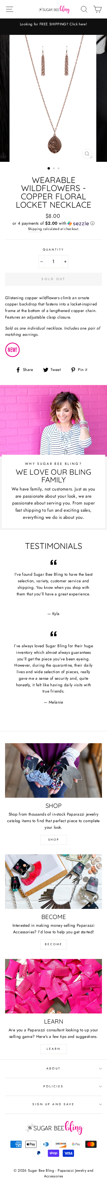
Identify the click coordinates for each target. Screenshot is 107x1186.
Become (53, 944)
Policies (53, 1086)
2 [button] (54, 168)
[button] (53, 223)
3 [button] (59, 168)
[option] (53, 24)
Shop (53, 839)
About (53, 1068)
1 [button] (49, 168)
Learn (54, 1049)
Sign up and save (53, 1104)
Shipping (35, 228)
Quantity (53, 249)
